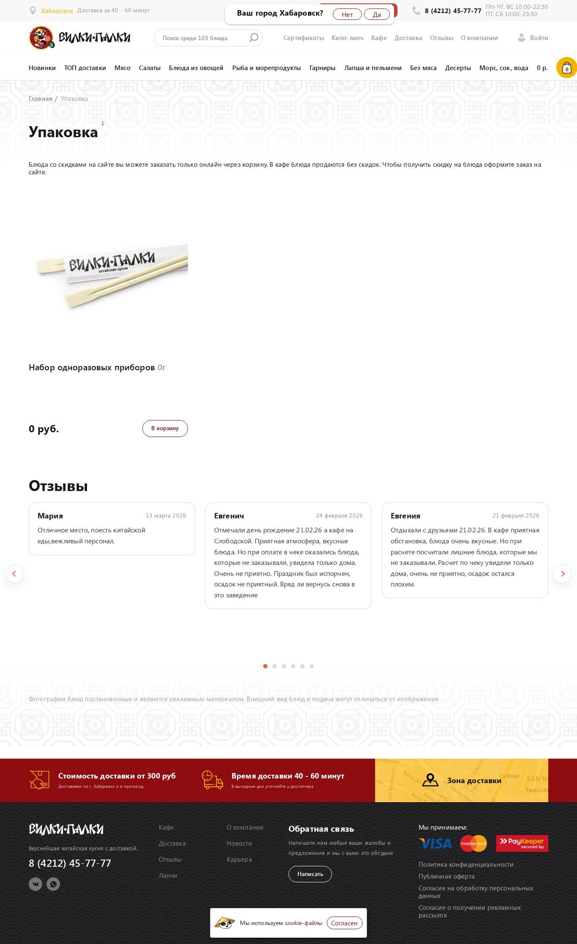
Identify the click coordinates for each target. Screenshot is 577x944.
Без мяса (423, 67)
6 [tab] (312, 666)
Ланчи (168, 875)
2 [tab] (274, 666)
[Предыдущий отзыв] (14, 573)
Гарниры (323, 67)
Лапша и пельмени (373, 67)
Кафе (379, 37)
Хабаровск (57, 10)
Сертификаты (303, 37)
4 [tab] (293, 666)
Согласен (344, 923)
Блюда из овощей (196, 67)
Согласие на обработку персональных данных (476, 891)
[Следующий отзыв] (562, 573)
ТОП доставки (85, 67)
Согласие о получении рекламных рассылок (470, 911)
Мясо (122, 67)
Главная (40, 98)
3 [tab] (284, 666)
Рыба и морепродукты (266, 67)
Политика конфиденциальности (466, 864)
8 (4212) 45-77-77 (453, 10)
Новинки (42, 67)
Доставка (408, 37)
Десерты (458, 67)
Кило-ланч (348, 37)
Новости (239, 843)
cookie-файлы (304, 923)
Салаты (150, 67)
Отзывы (441, 37)
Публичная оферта (447, 876)
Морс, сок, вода (503, 67)
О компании (479, 37)
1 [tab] (265, 666)
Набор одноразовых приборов (97, 366)
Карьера (239, 859)
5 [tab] (302, 666)
